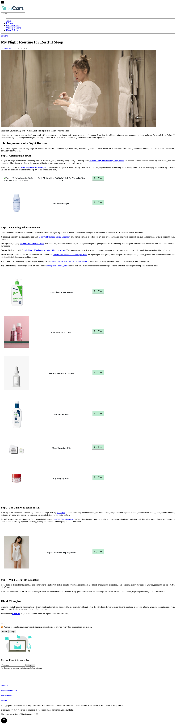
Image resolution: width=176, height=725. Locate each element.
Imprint (4, 700)
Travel (8, 21)
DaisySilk (61, 512)
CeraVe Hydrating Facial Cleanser (54, 237)
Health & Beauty (13, 25)
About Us (4, 686)
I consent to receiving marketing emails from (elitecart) (23, 668)
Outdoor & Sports (13, 28)
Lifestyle (9, 23)
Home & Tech (12, 30)
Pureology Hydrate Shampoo (33, 167)
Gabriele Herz (6, 48)
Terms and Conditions (9, 690)
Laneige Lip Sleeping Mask (57, 266)
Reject (4, 631)
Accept (12, 631)
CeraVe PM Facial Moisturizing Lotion (70, 255)
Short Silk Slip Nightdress (62, 519)
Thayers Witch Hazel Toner (32, 243)
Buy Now (98, 178)
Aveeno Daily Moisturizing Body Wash (106, 161)
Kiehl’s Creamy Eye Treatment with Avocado (68, 261)
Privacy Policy (6, 695)
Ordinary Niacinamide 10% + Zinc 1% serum (45, 250)
